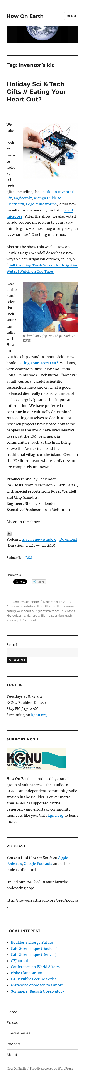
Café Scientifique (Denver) (33, 954)
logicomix (19, 615)
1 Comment (28, 620)
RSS (29, 557)
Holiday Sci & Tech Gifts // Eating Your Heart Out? (36, 91)
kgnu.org (39, 715)
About (12, 1055)
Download (68, 539)
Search (13, 644)
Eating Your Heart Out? (38, 363)
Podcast (14, 1044)
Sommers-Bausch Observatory (37, 991)
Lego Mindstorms (41, 204)
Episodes (13, 606)
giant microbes (49, 611)
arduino (29, 606)
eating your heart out (22, 611)
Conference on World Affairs (35, 967)
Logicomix (23, 198)
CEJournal (19, 960)
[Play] (42, 533)
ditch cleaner (65, 606)
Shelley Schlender (26, 601)
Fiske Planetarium (26, 973)
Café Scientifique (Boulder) (34, 948)
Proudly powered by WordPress (51, 1068)
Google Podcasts (38, 863)
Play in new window (39, 539)
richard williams (38, 615)
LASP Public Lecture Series (33, 979)
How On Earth (25, 16)
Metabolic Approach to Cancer (37, 985)
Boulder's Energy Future (32, 942)
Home (12, 1012)
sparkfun (57, 615)
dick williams (45, 606)
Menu (71, 16)
